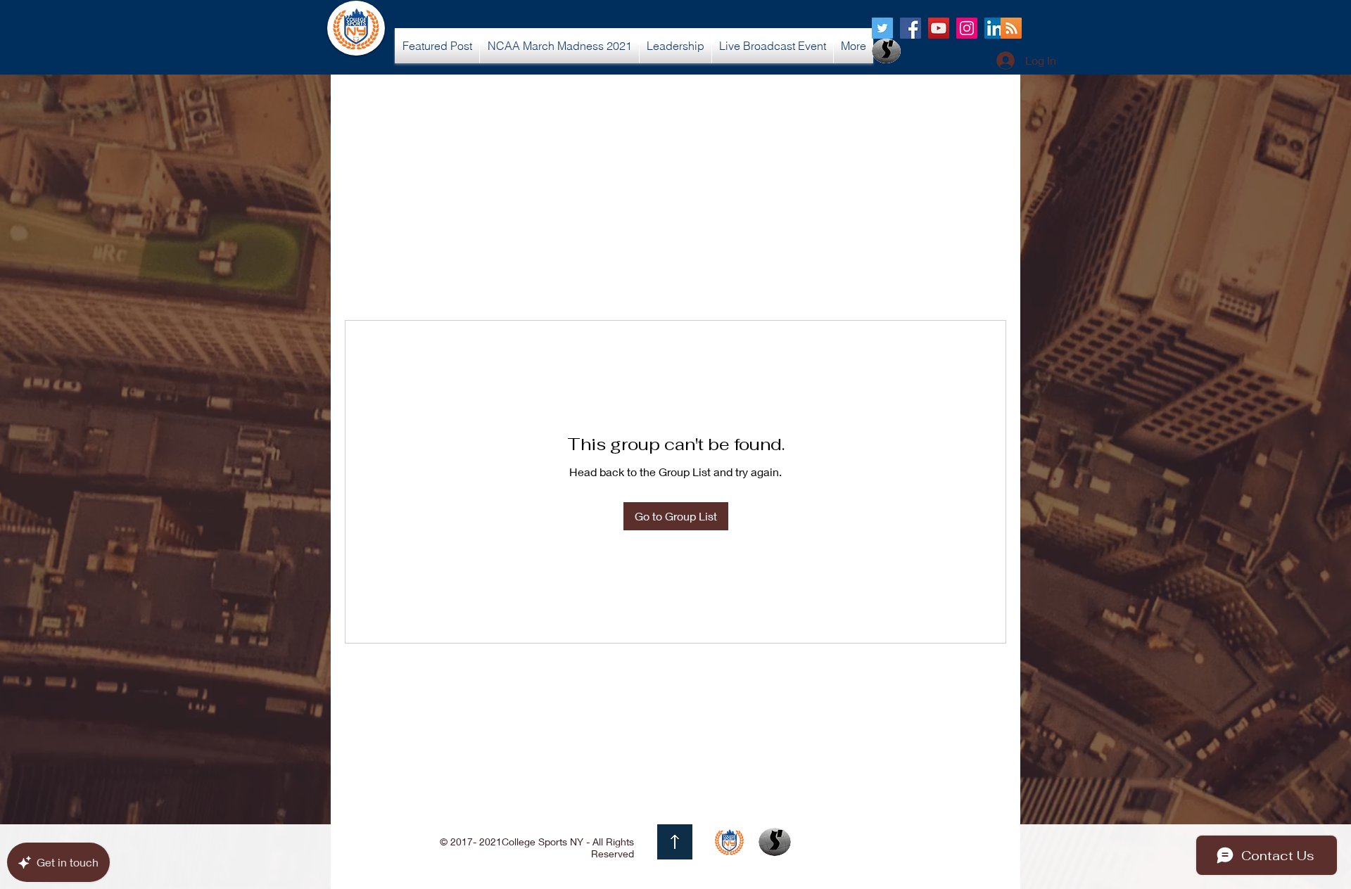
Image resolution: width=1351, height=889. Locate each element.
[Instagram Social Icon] (966, 28)
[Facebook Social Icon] (910, 28)
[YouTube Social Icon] (938, 28)
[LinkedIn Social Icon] (995, 28)
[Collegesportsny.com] (882, 28)
